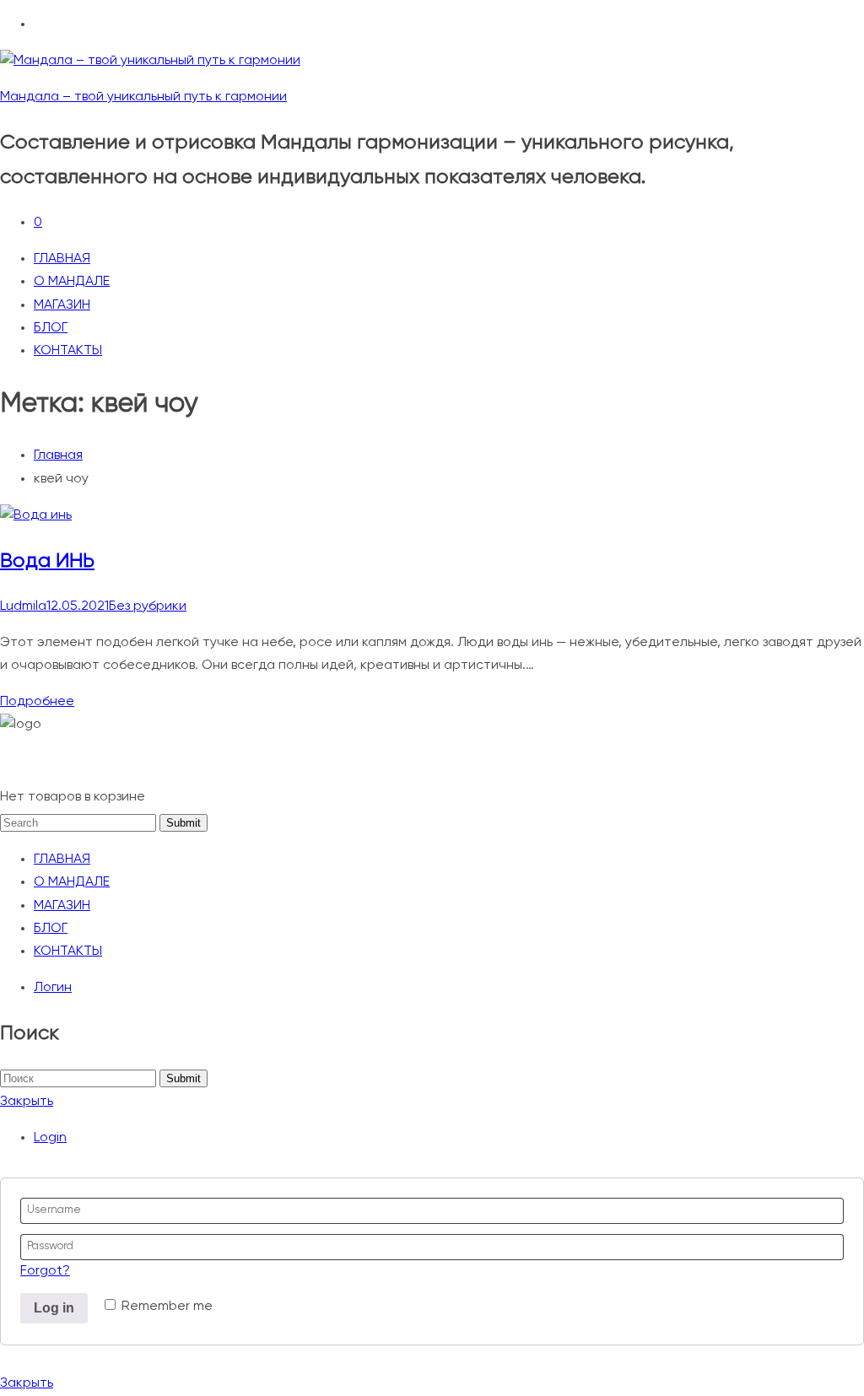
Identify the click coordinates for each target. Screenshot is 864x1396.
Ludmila (23, 606)
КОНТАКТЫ (68, 351)
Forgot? (45, 1271)
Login (50, 1138)
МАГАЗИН (62, 305)
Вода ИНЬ (47, 561)
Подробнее (37, 702)
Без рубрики (147, 606)
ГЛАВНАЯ (62, 259)
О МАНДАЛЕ (72, 281)
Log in (54, 1308)
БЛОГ (51, 328)
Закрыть (26, 1101)
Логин (53, 987)
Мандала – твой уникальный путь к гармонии (143, 97)
